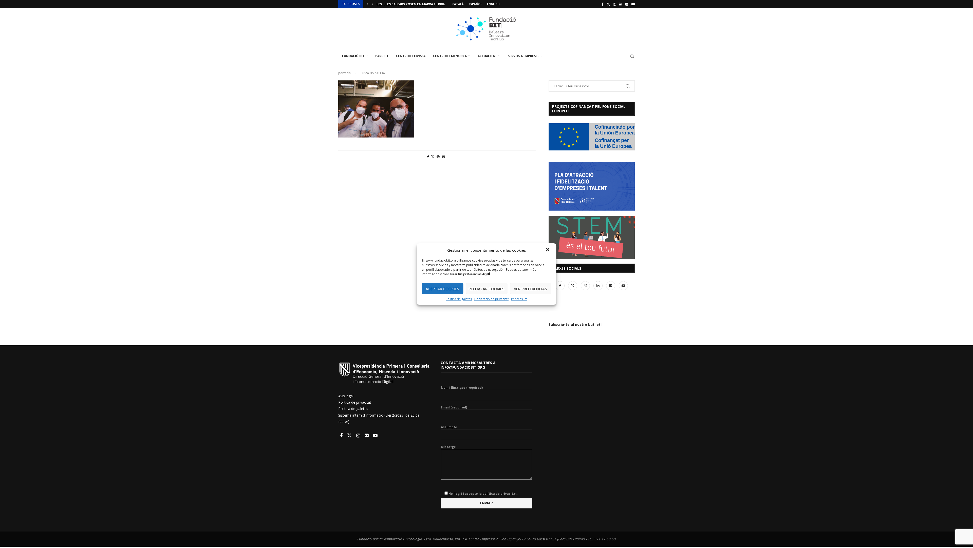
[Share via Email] (443, 156)
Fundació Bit (353, 56)
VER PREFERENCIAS (530, 288)
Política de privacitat (354, 402)
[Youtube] (633, 4)
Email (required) (454, 407)
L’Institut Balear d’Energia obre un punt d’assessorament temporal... (438, 8)
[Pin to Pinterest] (438, 156)
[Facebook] (602, 4)
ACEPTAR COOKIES (442, 288)
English (493, 4)
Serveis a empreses (523, 56)
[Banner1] (592, 136)
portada (344, 73)
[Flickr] (626, 4)
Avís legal (345, 395)
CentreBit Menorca (450, 56)
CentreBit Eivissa (410, 56)
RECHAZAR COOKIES (486, 288)
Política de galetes (459, 299)
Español (475, 4)
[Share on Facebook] (428, 156)
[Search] (632, 56)
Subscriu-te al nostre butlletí (575, 324)
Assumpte (449, 427)
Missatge (448, 447)
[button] (548, 250)
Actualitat (487, 56)
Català (458, 4)
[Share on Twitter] (433, 156)
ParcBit (381, 56)
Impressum (519, 299)
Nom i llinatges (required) (462, 388)
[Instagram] (614, 4)
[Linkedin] (620, 4)
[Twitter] (608, 4)
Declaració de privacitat (491, 299)
